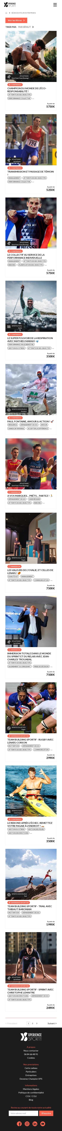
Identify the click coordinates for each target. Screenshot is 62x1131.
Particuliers (31, 1071)
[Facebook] (19, 1123)
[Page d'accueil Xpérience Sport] (10, 4)
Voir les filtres (15, 20)
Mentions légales (31, 1089)
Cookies (31, 1058)
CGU (34, 1096)
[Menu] (55, 5)
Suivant (51, 1023)
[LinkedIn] (35, 1123)
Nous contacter (31, 1050)
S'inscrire (46, 1113)
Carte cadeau (31, 1068)
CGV (28, 1096)
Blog (31, 1099)
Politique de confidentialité (31, 1092)
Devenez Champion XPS (31, 1078)
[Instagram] (27, 1123)
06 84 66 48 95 (31, 1054)
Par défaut (24, 27)
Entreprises (31, 1075)
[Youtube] (42, 1123)
